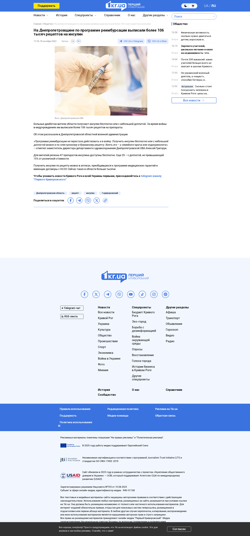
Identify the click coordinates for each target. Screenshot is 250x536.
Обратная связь (165, 415)
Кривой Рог (105, 318)
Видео (170, 335)
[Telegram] (79, 200)
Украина (103, 324)
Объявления (174, 324)
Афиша (171, 312)
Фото (101, 364)
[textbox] (192, 16)
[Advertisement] (101, 230)
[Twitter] (97, 200)
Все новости (191, 100)
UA (206, 6)
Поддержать (46, 6)
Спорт (102, 347)
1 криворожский (110, 193)
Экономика (105, 352)
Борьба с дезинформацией (144, 329)
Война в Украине (109, 358)
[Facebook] (71, 200)
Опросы (137, 349)
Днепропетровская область (50, 193)
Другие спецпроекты (141, 377)
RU (213, 6)
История (61, 15)
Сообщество (107, 394)
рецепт (75, 193)
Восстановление (143, 355)
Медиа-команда (117, 415)
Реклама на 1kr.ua (166, 408)
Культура (104, 329)
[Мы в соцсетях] (84, 294)
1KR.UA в (133, 41)
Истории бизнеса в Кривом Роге (143, 368)
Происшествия (108, 341)
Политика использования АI (75, 424)
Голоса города (141, 361)
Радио (170, 341)
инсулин (90, 193)
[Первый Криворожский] (125, 6)
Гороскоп (172, 329)
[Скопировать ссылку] (105, 200)
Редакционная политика (122, 408)
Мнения (103, 370)
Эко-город (139, 321)
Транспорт (173, 318)
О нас (131, 15)
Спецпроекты (84, 15)
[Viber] (88, 200)
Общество (105, 335)
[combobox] (192, 16)
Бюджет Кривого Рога (143, 314)
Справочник (112, 15)
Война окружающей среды (141, 340)
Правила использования (75, 408)
